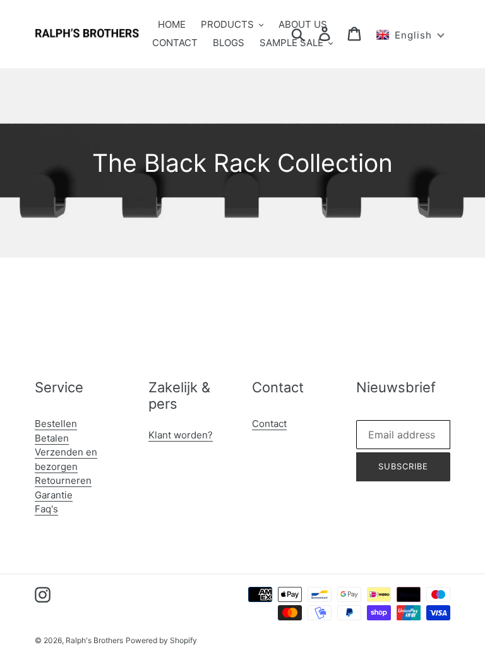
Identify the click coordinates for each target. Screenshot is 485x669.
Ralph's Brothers (94, 640)
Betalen (52, 438)
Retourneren (63, 480)
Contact (269, 424)
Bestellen (56, 424)
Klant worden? (180, 435)
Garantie (54, 495)
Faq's (46, 509)
